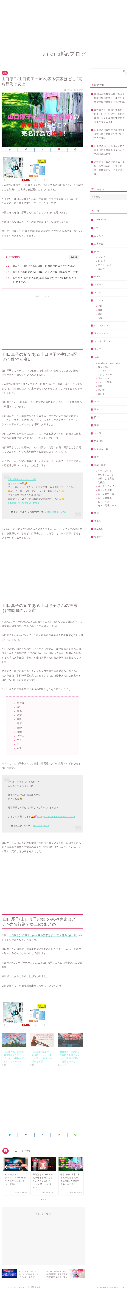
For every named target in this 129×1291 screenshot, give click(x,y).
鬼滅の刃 (99, 537)
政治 (100, 314)
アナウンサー (105, 374)
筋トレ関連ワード (107, 505)
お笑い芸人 (103, 367)
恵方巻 (101, 269)
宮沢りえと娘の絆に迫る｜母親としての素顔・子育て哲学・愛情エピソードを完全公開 (109, 168)
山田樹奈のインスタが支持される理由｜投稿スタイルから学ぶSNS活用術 (109, 150)
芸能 (5, 73)
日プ (96, 417)
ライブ (97, 349)
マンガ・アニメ (102, 341)
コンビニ (102, 257)
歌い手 (101, 394)
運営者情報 (35, 1287)
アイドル (102, 370)
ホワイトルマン (106, 475)
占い (96, 401)
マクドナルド (105, 265)
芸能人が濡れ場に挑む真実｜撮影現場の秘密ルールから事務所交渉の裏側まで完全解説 (109, 98)
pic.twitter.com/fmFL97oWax (23, 503)
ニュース (99, 300)
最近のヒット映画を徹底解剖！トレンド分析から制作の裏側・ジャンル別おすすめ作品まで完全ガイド (109, 116)
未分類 (97, 433)
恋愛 (100, 310)
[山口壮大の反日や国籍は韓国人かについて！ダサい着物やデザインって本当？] (14, 1040)
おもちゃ (99, 235)
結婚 (100, 318)
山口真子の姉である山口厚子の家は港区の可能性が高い (43, 265)
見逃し (97, 521)
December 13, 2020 (56, 512)
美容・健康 (100, 465)
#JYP (39, 816)
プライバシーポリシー (16, 1287)
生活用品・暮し (102, 449)
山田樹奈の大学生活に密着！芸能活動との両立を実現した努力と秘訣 (109, 134)
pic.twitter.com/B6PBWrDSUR (59, 816)
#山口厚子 (13, 479)
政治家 (101, 390)
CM (96, 228)
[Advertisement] (64, 22)
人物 (96, 357)
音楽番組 (99, 529)
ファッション (101, 333)
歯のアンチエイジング (109, 486)
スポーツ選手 (105, 382)
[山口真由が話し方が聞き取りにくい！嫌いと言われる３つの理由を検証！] (42, 1040)
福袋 (96, 457)
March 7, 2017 (41, 825)
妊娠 (100, 306)
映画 (96, 425)
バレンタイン (101, 325)
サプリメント (105, 471)
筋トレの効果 (105, 498)
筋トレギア (103, 502)
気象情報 (99, 441)
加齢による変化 (106, 478)
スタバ (101, 261)
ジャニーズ (103, 378)
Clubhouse (100, 220)
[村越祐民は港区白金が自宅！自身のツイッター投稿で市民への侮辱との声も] (70, 1040)
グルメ (97, 251)
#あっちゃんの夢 (27, 479)
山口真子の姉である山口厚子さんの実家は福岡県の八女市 (45, 272)
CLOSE (74, 257)
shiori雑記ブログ (64, 53)
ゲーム (97, 276)
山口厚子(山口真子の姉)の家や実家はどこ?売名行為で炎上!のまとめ (44, 280)
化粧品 (101, 482)
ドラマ (97, 292)
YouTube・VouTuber (109, 363)
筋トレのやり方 (106, 494)
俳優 (100, 386)
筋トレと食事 (105, 490)
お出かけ (99, 243)
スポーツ (99, 284)
